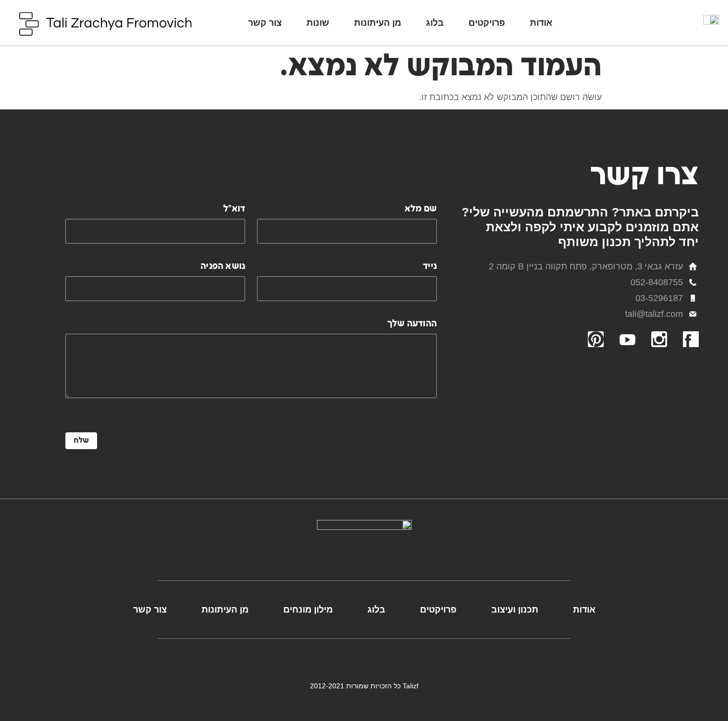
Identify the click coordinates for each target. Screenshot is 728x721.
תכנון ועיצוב (514, 610)
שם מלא (421, 208)
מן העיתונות (377, 23)
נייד (430, 266)
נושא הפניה (223, 266)
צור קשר (265, 23)
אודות (541, 23)
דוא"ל (234, 208)
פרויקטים (486, 23)
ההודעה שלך (412, 323)
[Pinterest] (596, 339)
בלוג (435, 23)
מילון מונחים (308, 610)
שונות (318, 23)
